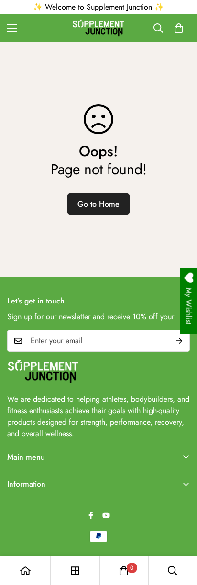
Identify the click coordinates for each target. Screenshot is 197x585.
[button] (179, 28)
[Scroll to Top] (179, 534)
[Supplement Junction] (98, 28)
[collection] (75, 570)
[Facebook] (91, 515)
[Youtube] (106, 515)
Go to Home (98, 203)
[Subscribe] (179, 341)
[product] (25, 570)
